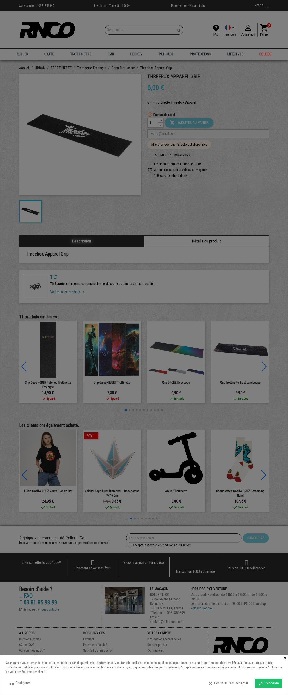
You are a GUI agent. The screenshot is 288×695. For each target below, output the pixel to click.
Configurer (19, 683)
